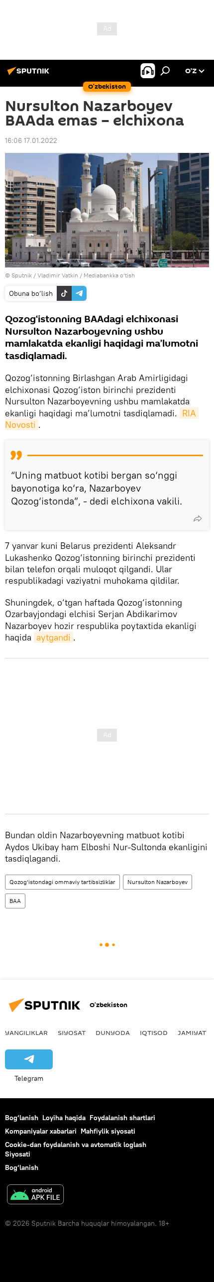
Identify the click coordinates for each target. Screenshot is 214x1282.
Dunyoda (113, 1032)
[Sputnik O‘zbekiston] (30, 74)
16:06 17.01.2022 (31, 140)
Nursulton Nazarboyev (157, 882)
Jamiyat (192, 1032)
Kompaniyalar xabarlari (41, 1131)
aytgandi (53, 637)
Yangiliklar (26, 1032)
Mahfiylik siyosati (108, 1131)
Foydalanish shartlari (122, 1117)
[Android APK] (35, 1195)
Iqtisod (154, 1032)
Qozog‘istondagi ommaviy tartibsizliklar (62, 882)
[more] (198, 518)
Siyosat (72, 1032)
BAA (15, 900)
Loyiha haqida (64, 1117)
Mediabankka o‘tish (109, 275)
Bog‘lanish (21, 1117)
